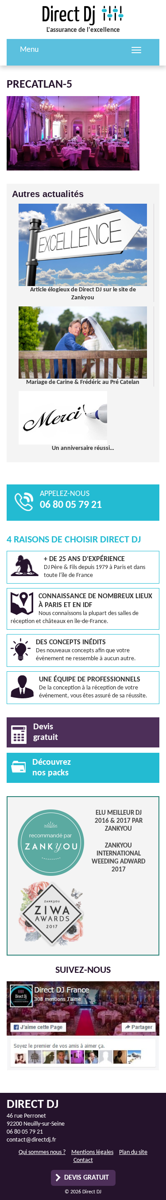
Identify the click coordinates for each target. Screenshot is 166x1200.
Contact (83, 1160)
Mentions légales (92, 1152)
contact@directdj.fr (31, 1140)
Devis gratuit (86, 1177)
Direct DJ (83, 15)
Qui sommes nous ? (42, 1152)
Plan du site (133, 1152)
